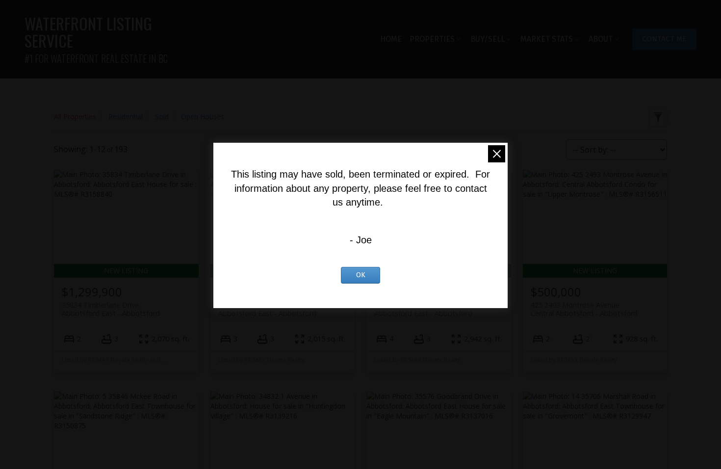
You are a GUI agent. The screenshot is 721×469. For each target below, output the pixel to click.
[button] (664, 39)
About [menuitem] (601, 39)
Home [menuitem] (391, 39)
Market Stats (546, 39)
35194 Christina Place (423, 309)
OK (360, 275)
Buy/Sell (487, 39)
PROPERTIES (432, 39)
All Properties (75, 116)
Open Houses (202, 116)
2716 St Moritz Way (267, 309)
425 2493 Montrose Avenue (584, 309)
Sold (162, 116)
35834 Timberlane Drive (111, 309)
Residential (125, 116)
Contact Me (664, 38)
